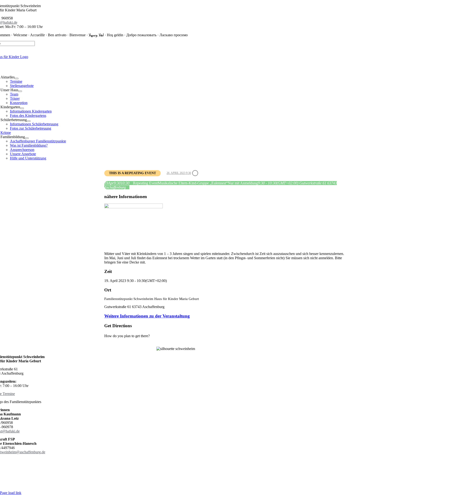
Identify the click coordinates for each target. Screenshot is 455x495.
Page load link (10, 493)
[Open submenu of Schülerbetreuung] (29, 121)
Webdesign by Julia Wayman (175, 485)
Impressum (171, 464)
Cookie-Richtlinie (196, 464)
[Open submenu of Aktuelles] (16, 78)
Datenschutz (151, 464)
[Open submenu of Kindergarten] (22, 108)
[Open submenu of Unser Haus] (20, 91)
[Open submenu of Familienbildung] (27, 138)
